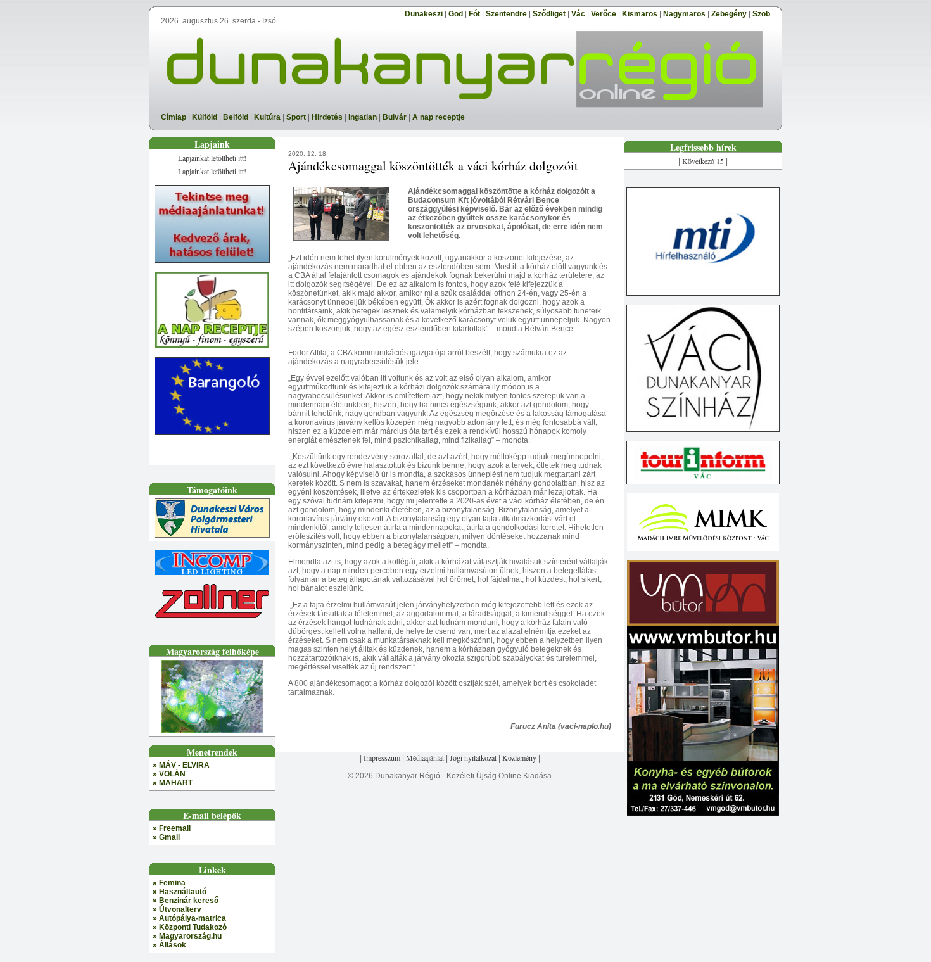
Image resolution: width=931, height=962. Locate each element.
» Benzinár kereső (185, 900)
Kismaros (639, 13)
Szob (761, 13)
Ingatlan (362, 117)
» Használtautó (179, 891)
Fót (474, 13)
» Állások (169, 944)
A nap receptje (438, 117)
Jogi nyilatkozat (473, 757)
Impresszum (382, 757)
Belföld (235, 117)
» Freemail (172, 828)
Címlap (173, 117)
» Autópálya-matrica (189, 918)
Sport (296, 117)
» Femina (169, 882)
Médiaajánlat (425, 757)
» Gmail (166, 837)
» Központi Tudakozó (190, 927)
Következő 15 (703, 161)
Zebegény (729, 13)
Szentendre (506, 13)
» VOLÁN (169, 773)
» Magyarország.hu (187, 936)
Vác (578, 13)
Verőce (603, 13)
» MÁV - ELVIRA (181, 765)
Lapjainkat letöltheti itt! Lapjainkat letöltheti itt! (212, 164)
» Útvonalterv (177, 909)
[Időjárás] (212, 728)
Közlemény (519, 757)
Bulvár (395, 117)
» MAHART (173, 782)
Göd (455, 13)
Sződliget (549, 13)
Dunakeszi (424, 13)
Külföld (204, 117)
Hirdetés (327, 117)
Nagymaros (684, 13)
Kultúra (267, 117)
